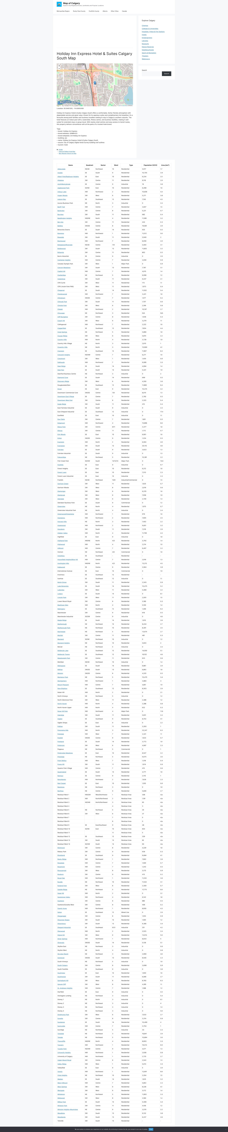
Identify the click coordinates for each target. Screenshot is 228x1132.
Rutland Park (62, 886)
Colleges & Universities (150, 29)
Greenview (61, 506)
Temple (60, 1037)
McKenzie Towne (64, 654)
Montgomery (62, 681)
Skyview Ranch (63, 954)
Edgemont (61, 423)
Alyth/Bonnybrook (64, 184)
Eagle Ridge (62, 404)
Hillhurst (60, 548)
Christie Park (62, 305)
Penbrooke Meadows (65, 753)
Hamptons (61, 518)
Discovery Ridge (63, 381)
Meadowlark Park (64, 658)
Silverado (61, 943)
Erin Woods (62, 434)
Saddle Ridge (62, 889)
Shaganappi (62, 916)
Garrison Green (63, 484)
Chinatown (61, 298)
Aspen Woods (62, 195)
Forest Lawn (62, 472)
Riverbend (61, 855)
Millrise (60, 669)
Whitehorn (61, 1094)
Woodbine (61, 1113)
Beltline (60, 226)
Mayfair (60, 635)
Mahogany (61, 609)
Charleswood (62, 294)
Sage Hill (61, 893)
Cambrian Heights (64, 260)
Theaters (145, 56)
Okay (151, 1129)
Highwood (61, 544)
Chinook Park (62, 302)
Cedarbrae (61, 279)
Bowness (61, 233)
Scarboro (61, 901)
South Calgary (63, 965)
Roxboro (61, 874)
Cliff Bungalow (63, 317)
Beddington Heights (65, 218)
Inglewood (61, 567)
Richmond (61, 848)
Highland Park (63, 541)
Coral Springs (62, 332)
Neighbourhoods (148, 50)
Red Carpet (62, 783)
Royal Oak (61, 878)
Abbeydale (61, 169)
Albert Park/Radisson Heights (68, 176)
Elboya (60, 431)
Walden (60, 1079)
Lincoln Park (62, 597)
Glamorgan (61, 491)
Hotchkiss (61, 556)
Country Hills (62, 340)
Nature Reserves (148, 47)
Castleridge (62, 275)
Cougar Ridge (62, 336)
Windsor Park (62, 1106)
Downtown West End (65, 400)
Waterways (146, 59)
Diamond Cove (63, 377)
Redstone (61, 787)
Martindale (61, 632)
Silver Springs (62, 939)
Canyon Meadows (64, 267)
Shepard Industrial (64, 927)
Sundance (61, 1022)
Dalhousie (61, 362)
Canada (124, 11)
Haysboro (61, 529)
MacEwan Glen (63, 605)
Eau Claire (61, 419)
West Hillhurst (62, 1083)
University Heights (64, 1052)
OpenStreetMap (124, 105)
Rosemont (61, 867)
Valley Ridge (62, 1064)
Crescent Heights (64, 355)
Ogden (60, 719)
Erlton (60, 438)
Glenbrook (61, 495)
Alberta (105, 11)
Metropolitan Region (63, 11)
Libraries (145, 41)
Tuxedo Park (62, 1049)
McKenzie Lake (63, 650)
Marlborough (62, 624)
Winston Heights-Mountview (68, 1109)
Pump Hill (61, 764)
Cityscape (61, 313)
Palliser (60, 726)
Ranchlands (62, 779)
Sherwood (61, 931)
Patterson (61, 745)
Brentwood (61, 241)
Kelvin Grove (62, 582)
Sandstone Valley (64, 897)
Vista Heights (62, 1075)
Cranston (61, 351)
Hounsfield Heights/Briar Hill (68, 559)
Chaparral (61, 290)
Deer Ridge (61, 366)
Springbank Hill (63, 980)
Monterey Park (63, 677)
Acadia (60, 173)
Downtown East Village (66, 396)
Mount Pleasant (63, 685)
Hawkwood (62, 525)
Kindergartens (147, 38)
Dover (60, 389)
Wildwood (61, 1098)
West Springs (62, 1087)
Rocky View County (79, 11)
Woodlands (62, 1117)
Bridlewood (62, 248)
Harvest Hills (62, 522)
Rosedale (61, 863)
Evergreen (61, 446)
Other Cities (114, 11)
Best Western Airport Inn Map (67, 153)
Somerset (61, 958)
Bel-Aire (60, 222)
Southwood (62, 977)
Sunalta (60, 1018)
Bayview (61, 214)
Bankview (61, 211)
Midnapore (61, 666)
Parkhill (60, 738)
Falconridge (62, 457)
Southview (61, 973)
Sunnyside (61, 1026)
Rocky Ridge (62, 859)
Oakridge (61, 715)
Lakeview (61, 590)
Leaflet (120, 105)
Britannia (61, 252)
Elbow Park (62, 427)
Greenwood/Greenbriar (66, 514)
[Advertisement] (95, 31)
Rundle (60, 882)
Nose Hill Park (63, 711)
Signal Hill (61, 935)
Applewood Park (63, 188)
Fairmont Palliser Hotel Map (67, 151)
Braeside (61, 237)
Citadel (60, 309)
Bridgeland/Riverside (65, 245)
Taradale (61, 1034)
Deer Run (61, 370)
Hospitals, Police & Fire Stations (153, 32)
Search (144, 70)
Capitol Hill (61, 271)
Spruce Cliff (62, 984)
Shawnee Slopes (63, 920)
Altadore (61, 180)
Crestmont (61, 359)
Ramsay (60, 776)
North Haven (62, 704)
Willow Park (62, 1102)
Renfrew (61, 791)
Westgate (61, 1090)
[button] (95, 83)
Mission (60, 673)
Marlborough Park (64, 628)
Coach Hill (61, 321)
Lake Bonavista (63, 586)
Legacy (60, 594)
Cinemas (145, 26)
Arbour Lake (62, 192)
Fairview (61, 450)
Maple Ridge (62, 620)
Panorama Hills (63, 730)
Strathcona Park (63, 1015)
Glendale (61, 499)
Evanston (61, 442)
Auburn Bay (62, 199)
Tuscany (61, 1045)
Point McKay (62, 761)
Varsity (60, 1071)
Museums (145, 44)
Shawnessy (62, 924)
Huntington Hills (63, 563)
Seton (60, 912)
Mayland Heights (64, 643)
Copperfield (62, 328)
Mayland (61, 639)
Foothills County (94, 11)
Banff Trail (61, 207)
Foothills (60, 465)
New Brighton (62, 688)
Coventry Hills (62, 347)
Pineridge (61, 757)
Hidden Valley (63, 533)
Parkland (61, 742)
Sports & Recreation (149, 53)
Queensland (62, 772)
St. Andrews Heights (65, 988)
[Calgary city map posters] (69, 104)
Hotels (61, 149)
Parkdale (61, 734)
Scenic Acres (62, 908)
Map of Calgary (71, 3)
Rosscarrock (62, 870)
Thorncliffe (61, 1041)
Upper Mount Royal (64, 1060)
